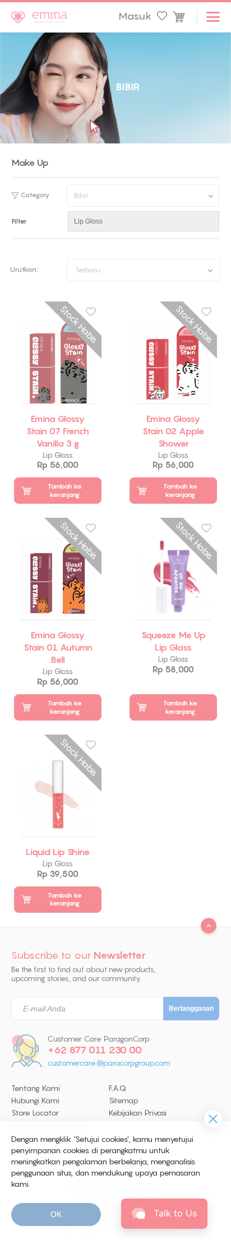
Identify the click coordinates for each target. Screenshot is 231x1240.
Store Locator (35, 1113)
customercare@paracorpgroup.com (109, 1063)
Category (35, 195)
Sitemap (123, 1100)
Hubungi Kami (35, 1100)
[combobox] (143, 270)
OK (56, 1214)
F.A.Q (117, 1088)
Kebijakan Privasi (138, 1113)
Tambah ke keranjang (65, 490)
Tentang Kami (35, 1088)
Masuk (134, 16)
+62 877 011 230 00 (95, 1050)
